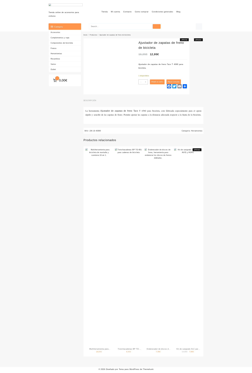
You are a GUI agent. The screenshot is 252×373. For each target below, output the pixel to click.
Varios (53, 64)
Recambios (55, 59)
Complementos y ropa (60, 38)
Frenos (54, 48)
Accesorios (55, 32)
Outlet (53, 69)
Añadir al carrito (157, 82)
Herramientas (56, 54)
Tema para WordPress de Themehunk (136, 369)
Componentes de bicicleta (62, 43)
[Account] (199, 26)
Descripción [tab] (89, 100)
